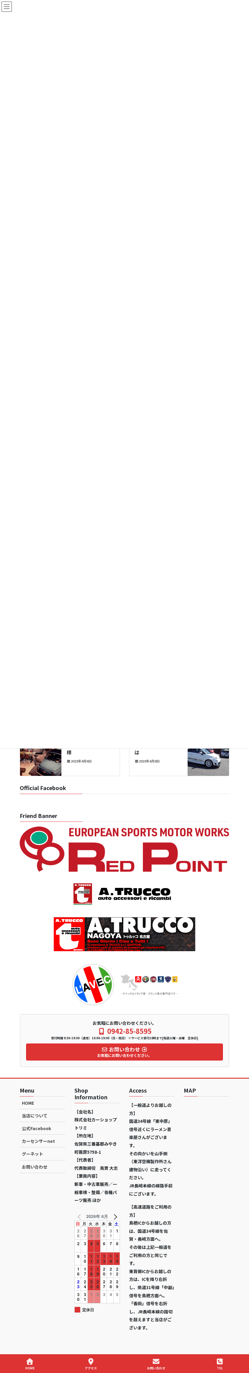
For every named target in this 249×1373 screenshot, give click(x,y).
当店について (34, 1116)
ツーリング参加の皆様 (88, 749)
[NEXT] (114, 1216)
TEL (220, 1368)
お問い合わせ (34, 1167)
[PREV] (80, 1216)
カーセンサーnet (38, 1141)
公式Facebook (36, 1128)
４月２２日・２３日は (156, 749)
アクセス (91, 1368)
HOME (28, 1103)
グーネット (32, 1154)
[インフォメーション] (40, 752)
